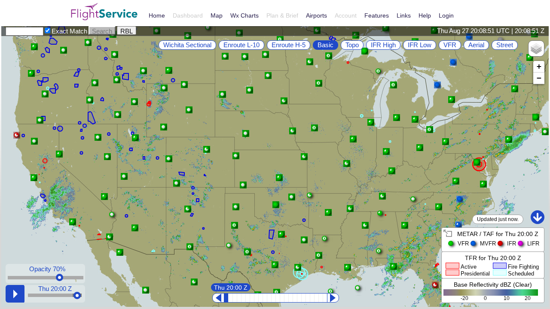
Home (157, 15)
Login (446, 15)
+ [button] (539, 66)
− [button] (539, 77)
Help (425, 15)
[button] (109, 236)
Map (217, 15)
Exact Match (69, 31)
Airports (316, 15)
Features (376, 15)
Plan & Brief (282, 15)
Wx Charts (244, 15)
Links (404, 15)
